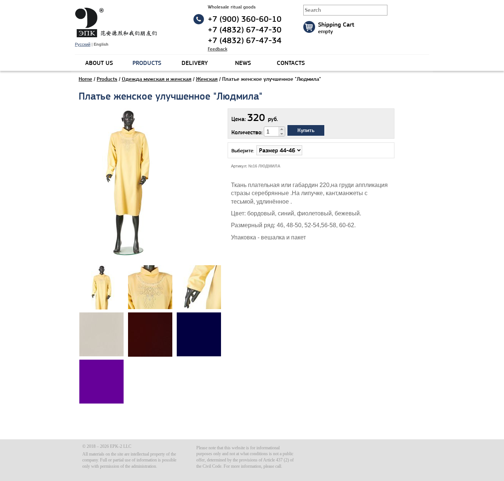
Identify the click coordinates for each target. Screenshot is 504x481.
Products (107, 79)
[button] (282, 129)
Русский (82, 44)
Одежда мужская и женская (156, 79)
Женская (207, 79)
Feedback (217, 49)
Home (85, 79)
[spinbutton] (271, 131)
